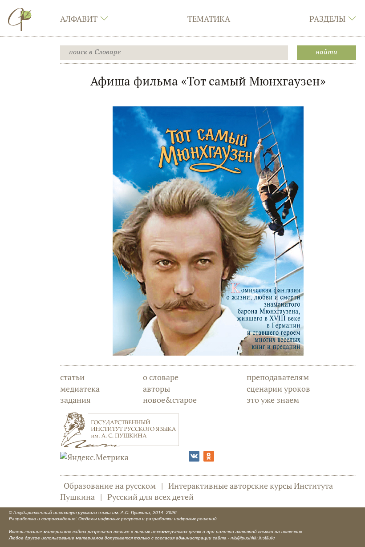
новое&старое (170, 399)
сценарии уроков (278, 388)
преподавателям (278, 377)
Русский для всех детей (150, 496)
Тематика (208, 18)
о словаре (160, 377)
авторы (156, 388)
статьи (72, 377)
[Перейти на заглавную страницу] (20, 19)
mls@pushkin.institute (253, 538)
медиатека (80, 388)
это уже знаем (273, 399)
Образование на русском (110, 485)
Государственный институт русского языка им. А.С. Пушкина (81, 512)
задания (75, 399)
